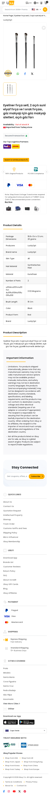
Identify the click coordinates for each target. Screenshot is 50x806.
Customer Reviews (12, 566)
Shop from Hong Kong (33, 762)
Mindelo (7, 672)
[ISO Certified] (28, 745)
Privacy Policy (31, 782)
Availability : (9, 124)
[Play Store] (26, 723)
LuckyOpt (7, 20)
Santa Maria (8, 677)
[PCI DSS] (9, 745)
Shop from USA (11, 758)
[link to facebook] (25, 73)
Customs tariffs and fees (15, 528)
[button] (29, 3)
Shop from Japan (12, 762)
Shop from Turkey (12, 769)
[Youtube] (15, 791)
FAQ (5, 575)
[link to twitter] (32, 73)
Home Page (8, 15)
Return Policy (9, 571)
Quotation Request (12, 510)
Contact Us (8, 506)
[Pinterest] (26, 791)
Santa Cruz (8, 686)
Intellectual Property (12, 515)
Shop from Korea (12, 765)
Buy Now (8, 202)
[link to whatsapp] (18, 73)
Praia (5, 668)
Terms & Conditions (13, 782)
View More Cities (11, 703)
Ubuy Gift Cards (10, 584)
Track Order (9, 524)
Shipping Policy (10, 532)
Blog (5, 588)
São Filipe (7, 695)
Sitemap (7, 519)
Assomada (8, 699)
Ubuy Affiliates (10, 593)
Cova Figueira (9, 681)
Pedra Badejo (9, 690)
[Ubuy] (10, 3)
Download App (10, 558)
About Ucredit (9, 580)
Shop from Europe (31, 769)
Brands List (8, 562)
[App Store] (11, 723)
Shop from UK (27, 758)
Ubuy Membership (11, 541)
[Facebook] (5, 791)
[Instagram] (10, 791)
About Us (7, 502)
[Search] (45, 9)
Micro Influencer (10, 537)
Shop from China (30, 765)
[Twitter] (21, 791)
